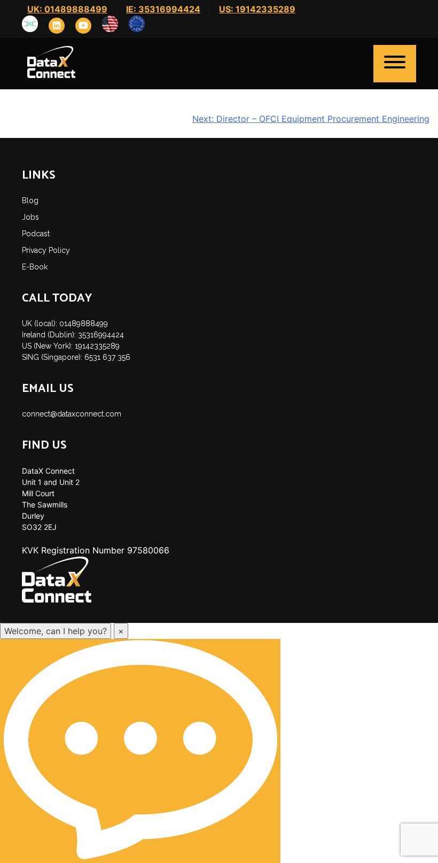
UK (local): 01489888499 (65, 323)
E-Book (35, 267)
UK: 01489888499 (67, 9)
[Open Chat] (140, 751)
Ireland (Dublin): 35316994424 (73, 334)
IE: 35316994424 (163, 9)
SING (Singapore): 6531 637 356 (76, 357)
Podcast (36, 233)
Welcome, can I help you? (55, 631)
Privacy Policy (46, 250)
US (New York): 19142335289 (71, 346)
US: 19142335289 (257, 9)
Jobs (30, 217)
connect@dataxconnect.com (71, 414)
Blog (30, 200)
